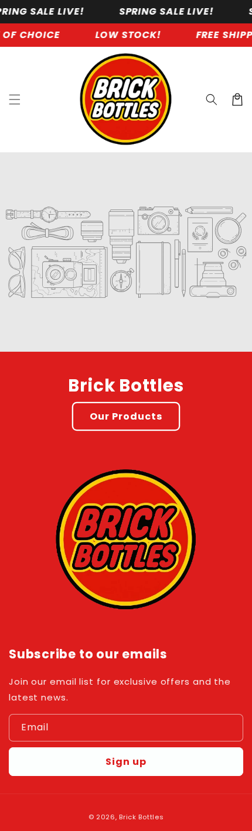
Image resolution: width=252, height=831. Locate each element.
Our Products (126, 416)
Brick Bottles (141, 817)
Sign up (126, 761)
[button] (15, 99)
